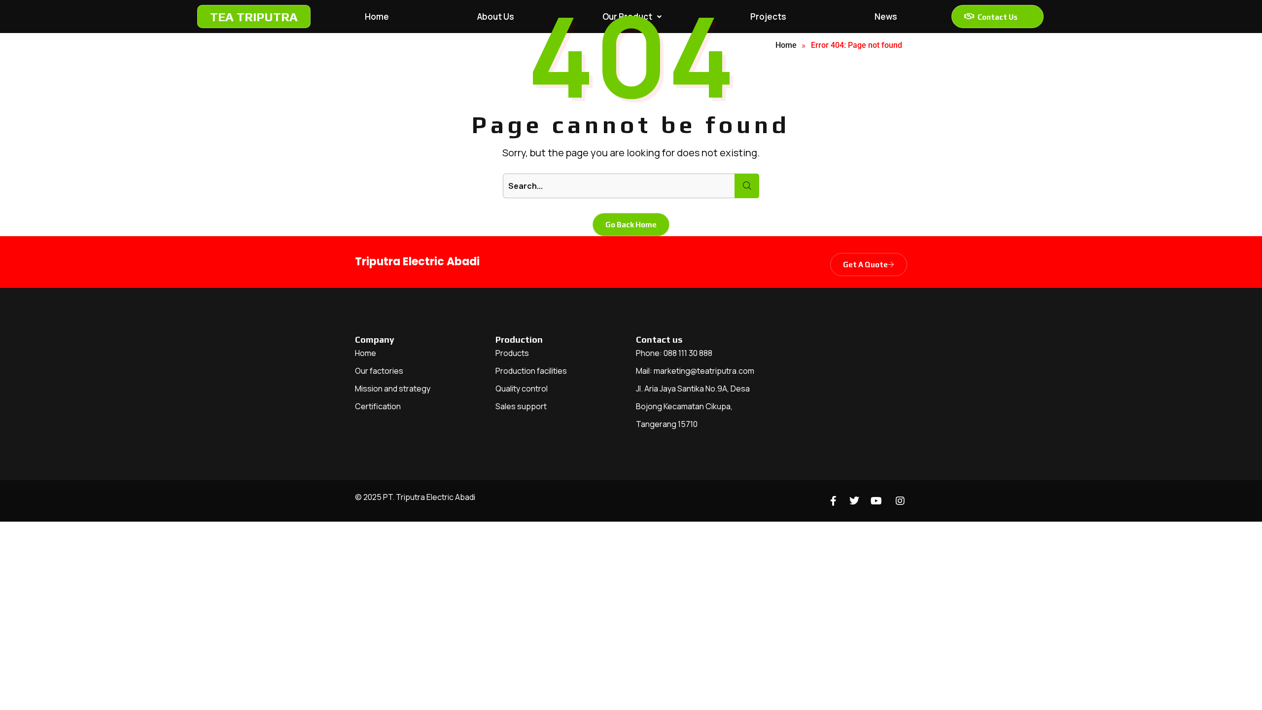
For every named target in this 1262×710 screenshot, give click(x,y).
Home (365, 353)
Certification (378, 406)
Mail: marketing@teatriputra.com (695, 370)
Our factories (379, 370)
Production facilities (531, 370)
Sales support (521, 406)
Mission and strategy (392, 388)
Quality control (521, 388)
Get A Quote (865, 264)
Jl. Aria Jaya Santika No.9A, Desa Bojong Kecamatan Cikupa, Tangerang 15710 (693, 406)
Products (512, 353)
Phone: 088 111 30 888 (674, 353)
